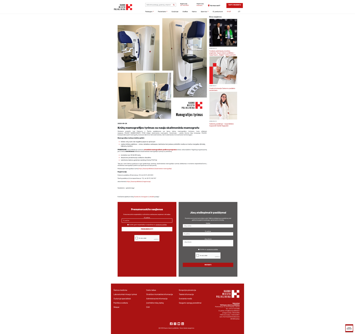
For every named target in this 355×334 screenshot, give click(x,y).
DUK (148, 307)
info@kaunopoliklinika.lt (232, 311)
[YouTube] (179, 323)
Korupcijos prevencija (187, 290)
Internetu (199, 5)
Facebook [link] (137, 197)
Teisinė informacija (186, 294)
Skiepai (116, 307)
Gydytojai (174, 11)
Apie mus (204, 11)
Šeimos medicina (120, 290)
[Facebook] (171, 323)
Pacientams (162, 11)
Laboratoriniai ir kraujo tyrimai (125, 294)
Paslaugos (148, 11)
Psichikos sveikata (121, 303)
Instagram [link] (145, 197)
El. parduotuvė (218, 11)
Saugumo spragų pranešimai (190, 303)
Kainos (194, 11)
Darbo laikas (151, 290)
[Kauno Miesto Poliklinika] (122, 7)
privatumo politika (161, 224)
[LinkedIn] (182, 323)
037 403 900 (184, 5)
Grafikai (185, 11)
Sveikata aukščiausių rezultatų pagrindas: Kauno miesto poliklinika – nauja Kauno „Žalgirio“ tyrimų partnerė (222, 53)
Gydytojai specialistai (122, 299)
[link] (160, 150)
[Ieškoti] (174, 5)
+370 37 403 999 (234, 309)
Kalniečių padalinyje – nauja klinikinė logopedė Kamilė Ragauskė (221, 125)
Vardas (208, 223)
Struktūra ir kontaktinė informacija (159, 294)
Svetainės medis (185, 299)
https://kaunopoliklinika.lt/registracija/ (139, 181)
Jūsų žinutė (208, 239)
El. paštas (147, 217)
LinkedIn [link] (151, 197)
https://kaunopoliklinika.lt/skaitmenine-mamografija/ (155, 168)
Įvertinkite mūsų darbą (155, 303)
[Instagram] (175, 323)
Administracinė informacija (156, 299)
